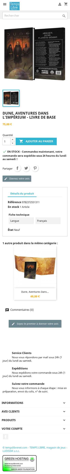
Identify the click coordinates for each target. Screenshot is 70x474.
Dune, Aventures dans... (35, 291)
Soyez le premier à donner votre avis (37, 323)
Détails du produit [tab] (22, 193)
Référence (14, 202)
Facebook (5, 436)
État (10, 230)
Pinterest (35, 168)
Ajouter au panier (36, 141)
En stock (13, 207)
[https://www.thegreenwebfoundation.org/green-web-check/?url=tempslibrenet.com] (20, 463)
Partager (17, 168)
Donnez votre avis (19, 178)
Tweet (26, 168)
